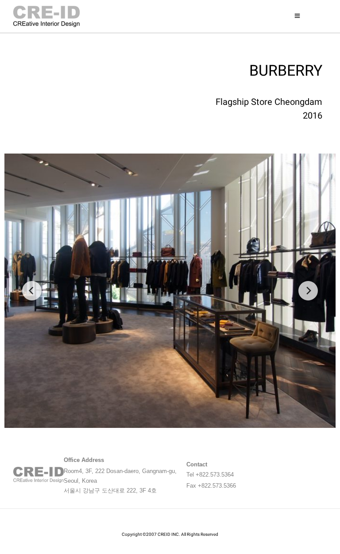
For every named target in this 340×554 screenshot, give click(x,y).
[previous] (32, 290)
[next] (308, 290)
